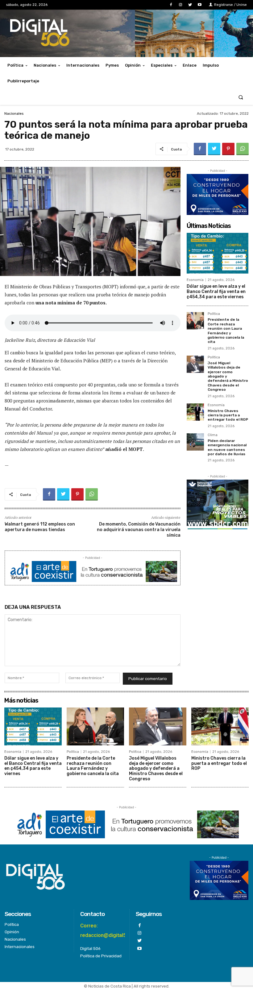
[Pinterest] (228, 149)
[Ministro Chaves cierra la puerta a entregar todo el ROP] (195, 412)
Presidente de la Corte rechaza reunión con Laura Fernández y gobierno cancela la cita (226, 330)
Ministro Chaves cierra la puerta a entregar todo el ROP (228, 415)
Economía (195, 280)
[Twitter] (190, 5)
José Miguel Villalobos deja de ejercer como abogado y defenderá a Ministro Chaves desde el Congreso (156, 769)
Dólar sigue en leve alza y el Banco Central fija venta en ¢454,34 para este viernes (216, 291)
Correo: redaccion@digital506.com (112, 930)
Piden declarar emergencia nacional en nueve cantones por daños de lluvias (227, 447)
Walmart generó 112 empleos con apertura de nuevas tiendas (40, 527)
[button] (241, 97)
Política (214, 314)
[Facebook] (171, 5)
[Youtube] (200, 5)
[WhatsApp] (242, 149)
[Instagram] (180, 5)
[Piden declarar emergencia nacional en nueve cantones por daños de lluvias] (195, 442)
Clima (213, 435)
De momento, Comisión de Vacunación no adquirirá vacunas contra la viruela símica (138, 530)
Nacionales (14, 113)
